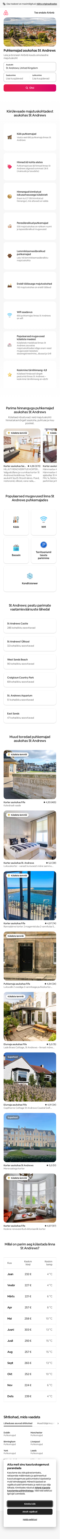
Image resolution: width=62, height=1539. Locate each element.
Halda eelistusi (30, 1519)
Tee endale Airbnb (44, 12)
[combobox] (30, 68)
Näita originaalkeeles (47, 4)
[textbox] (16, 78)
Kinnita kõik (30, 1504)
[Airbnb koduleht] (6, 12)
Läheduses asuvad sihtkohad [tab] (18, 1423)
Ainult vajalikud (29, 1511)
